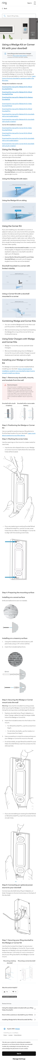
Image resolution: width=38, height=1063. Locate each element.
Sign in (29, 3)
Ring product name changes (20, 55)
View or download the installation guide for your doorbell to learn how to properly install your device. (18, 371)
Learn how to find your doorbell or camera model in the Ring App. (19, 78)
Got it (19, 1054)
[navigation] (19, 14)
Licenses (10, 1035)
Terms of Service (17, 1035)
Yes (7, 991)
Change (17, 1029)
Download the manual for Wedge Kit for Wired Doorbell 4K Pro (17, 88)
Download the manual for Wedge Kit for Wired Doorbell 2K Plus (17, 93)
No (15, 991)
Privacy (5, 1035)
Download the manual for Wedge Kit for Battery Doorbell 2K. (17, 98)
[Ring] (4, 3)
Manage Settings (19, 1059)
